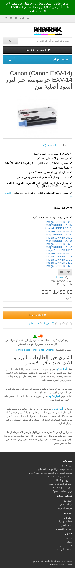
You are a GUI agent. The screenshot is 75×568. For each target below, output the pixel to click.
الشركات (67, 517)
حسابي (68, 538)
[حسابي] (22, 18)
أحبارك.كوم (61, 369)
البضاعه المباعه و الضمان (59, 483)
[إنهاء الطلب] (6, 18)
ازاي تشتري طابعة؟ (62, 487)
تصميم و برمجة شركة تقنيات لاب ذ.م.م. (52, 561)
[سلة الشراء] (11, 18)
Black (41, 349)
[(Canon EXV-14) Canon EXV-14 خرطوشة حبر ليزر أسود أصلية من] (37, 117)
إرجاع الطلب (66, 504)
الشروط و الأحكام (63, 480)
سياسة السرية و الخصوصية (58, 476)
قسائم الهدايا (65, 521)
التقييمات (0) (49, 145)
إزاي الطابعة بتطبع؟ (62, 491)
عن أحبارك (67, 465)
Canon (19, 349)
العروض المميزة (64, 528)
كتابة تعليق (34, 323)
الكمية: (68, 298)
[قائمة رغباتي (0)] (16, 18)
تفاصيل (65, 145)
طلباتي (69, 542)
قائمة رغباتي (66, 545)
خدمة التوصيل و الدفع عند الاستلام (55, 469)
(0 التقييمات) (47, 323)
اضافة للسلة (36, 315)
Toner (34, 349)
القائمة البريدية (64, 549)
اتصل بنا (68, 500)
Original (50, 349)
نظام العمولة (65, 525)
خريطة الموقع (65, 508)
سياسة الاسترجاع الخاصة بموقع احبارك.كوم (50, 473)
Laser (27, 349)
